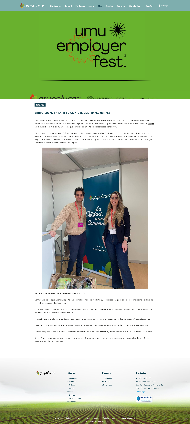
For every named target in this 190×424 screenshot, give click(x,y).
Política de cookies (93, 418)
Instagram (108, 385)
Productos (80, 6)
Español (149, 6)
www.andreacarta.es (104, 421)
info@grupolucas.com (147, 381)
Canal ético (134, 6)
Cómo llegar (140, 392)
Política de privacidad (74, 418)
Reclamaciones (75, 398)
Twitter (107, 381)
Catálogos (165, 6)
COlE (114, 127)
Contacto (121, 6)
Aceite (91, 6)
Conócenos (55, 6)
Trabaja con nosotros (111, 418)
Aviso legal (59, 418)
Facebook (108, 378)
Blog (100, 6)
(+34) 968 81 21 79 (144, 378)
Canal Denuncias (128, 418)
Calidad (68, 6)
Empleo (109, 6)
